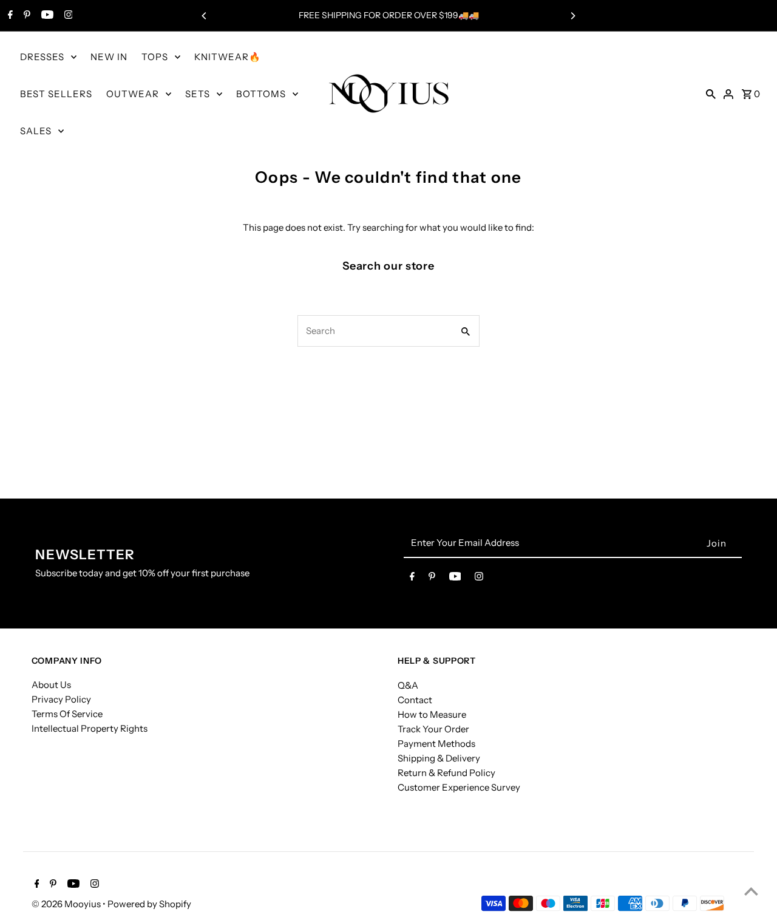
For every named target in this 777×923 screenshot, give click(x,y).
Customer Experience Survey (459, 786)
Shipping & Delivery (439, 757)
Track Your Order (433, 728)
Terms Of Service (67, 714)
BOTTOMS (261, 94)
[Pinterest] (25, 16)
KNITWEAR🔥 (227, 57)
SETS (197, 94)
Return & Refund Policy (446, 772)
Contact (415, 699)
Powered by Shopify (149, 904)
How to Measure (432, 714)
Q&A (408, 684)
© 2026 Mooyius (67, 904)
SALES (36, 131)
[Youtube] (45, 16)
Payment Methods (436, 743)
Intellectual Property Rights (90, 728)
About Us (51, 684)
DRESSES (42, 57)
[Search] (711, 93)
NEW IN (108, 57)
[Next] (572, 16)
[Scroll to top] (751, 891)
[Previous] (204, 16)
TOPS (154, 57)
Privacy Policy (61, 699)
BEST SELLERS (56, 94)
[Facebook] (9, 16)
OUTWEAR (132, 94)
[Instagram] (67, 16)
